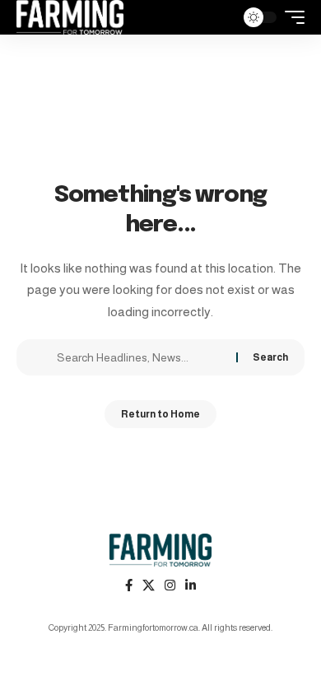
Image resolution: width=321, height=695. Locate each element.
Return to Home (160, 414)
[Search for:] (140, 357)
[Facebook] (129, 585)
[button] (218, 18)
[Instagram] (169, 585)
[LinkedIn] (190, 585)
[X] (148, 585)
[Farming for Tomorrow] (69, 17)
